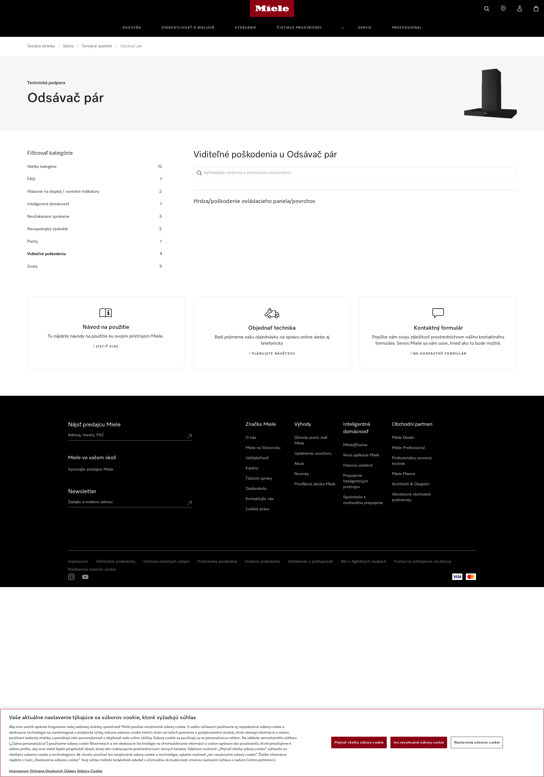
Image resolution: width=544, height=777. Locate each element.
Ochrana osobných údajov (166, 562)
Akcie (299, 464)
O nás (251, 438)
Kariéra (252, 468)
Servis (365, 27)
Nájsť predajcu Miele (94, 424)
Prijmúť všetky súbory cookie (359, 742)
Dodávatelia (256, 489)
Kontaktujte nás (260, 499)
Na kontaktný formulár (439, 353)
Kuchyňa (132, 27)
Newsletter (82, 491)
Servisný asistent (97, 46)
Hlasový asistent (358, 465)
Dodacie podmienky (262, 562)
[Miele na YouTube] (85, 576)
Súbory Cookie (89, 771)
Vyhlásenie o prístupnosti (310, 562)
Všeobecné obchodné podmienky (411, 497)
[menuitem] (135, 27)
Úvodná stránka (41, 46)
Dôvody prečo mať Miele (310, 440)
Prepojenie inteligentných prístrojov (355, 481)
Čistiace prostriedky (299, 27)
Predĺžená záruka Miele (314, 484)
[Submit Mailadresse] (189, 503)
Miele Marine (403, 474)
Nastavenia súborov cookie (92, 569)
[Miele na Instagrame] (71, 576)
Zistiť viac (107, 346)
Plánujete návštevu (274, 353)
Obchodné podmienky (115, 562)
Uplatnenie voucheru (313, 454)
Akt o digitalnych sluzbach (363, 562)
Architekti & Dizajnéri (410, 484)
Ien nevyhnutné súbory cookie (419, 742)
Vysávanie (245, 27)
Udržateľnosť (257, 458)
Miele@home (355, 445)
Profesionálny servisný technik (412, 461)
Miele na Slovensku (263, 448)
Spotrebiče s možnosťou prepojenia (363, 500)
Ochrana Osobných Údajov (53, 771)
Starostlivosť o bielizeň (188, 27)
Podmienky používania (217, 562)
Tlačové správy (259, 478)
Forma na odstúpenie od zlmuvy (422, 562)
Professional (407, 27)
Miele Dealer (403, 438)
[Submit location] (189, 436)
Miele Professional (408, 448)
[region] (272, 743)
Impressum (78, 562)
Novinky (301, 474)
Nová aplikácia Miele (361, 455)
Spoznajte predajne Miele (90, 469)
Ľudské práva (257, 509)
